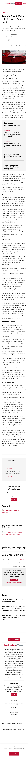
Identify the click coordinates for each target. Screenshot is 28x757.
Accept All (14, 753)
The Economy (5, 12)
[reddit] (16, 45)
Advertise (9, 723)
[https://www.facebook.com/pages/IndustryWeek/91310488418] (11, 707)
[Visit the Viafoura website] (22, 566)
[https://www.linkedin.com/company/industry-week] (13, 707)
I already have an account (14, 582)
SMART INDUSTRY (10, 716)
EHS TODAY (19, 716)
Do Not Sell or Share (17, 723)
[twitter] (14, 45)
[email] (19, 45)
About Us (4, 723)
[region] (14, 563)
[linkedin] (11, 45)
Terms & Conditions (13, 726)
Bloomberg (14, 34)
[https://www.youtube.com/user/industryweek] (16, 707)
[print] (25, 45)
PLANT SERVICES (14, 714)
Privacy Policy (5, 726)
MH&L (14, 717)
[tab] (6, 559)
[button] (3, 4)
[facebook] (8, 45)
